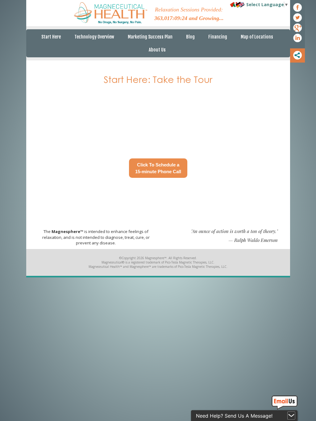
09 (177, 18)
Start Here (51, 37)
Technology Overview (94, 37)
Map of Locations (257, 37)
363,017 (163, 18)
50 (184, 18)
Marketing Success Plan (150, 37)
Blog (190, 37)
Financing (217, 37)
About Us (157, 50)
